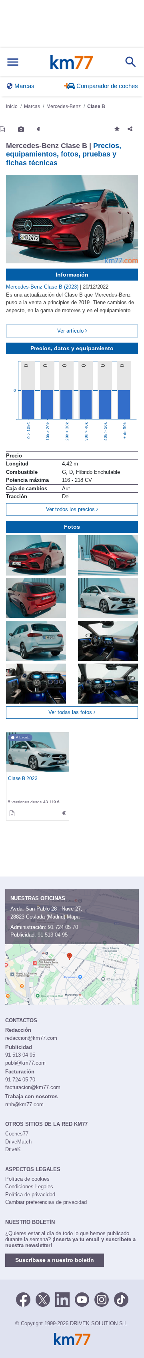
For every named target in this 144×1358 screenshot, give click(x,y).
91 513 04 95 (53, 935)
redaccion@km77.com (31, 1038)
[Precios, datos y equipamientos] (38, 129)
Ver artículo (71, 331)
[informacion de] (12, 813)
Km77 (72, 62)
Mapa (73, 917)
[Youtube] (82, 1298)
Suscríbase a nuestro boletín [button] (54, 1260)
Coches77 (16, 1134)
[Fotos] (21, 129)
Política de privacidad (30, 1195)
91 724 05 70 (63, 927)
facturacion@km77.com (32, 1087)
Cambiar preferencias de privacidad (46, 1202)
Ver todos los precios (71, 509)
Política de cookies (27, 1179)
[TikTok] (121, 1298)
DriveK (13, 1149)
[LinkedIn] (62, 1298)
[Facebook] (23, 1298)
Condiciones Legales (29, 1186)
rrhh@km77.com (24, 1104)
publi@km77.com (25, 1063)
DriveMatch (18, 1142)
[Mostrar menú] (13, 62)
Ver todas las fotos (71, 712)
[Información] (2, 129)
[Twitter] (43, 1298)
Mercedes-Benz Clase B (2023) (43, 287)
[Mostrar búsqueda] (131, 62)
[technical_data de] (64, 813)
